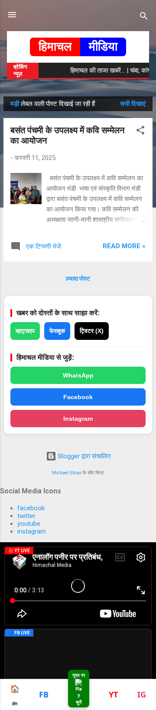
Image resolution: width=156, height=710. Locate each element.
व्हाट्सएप (25, 330)
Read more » (124, 246)
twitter (26, 516)
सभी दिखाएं (133, 104)
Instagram (78, 418)
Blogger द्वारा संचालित (83, 456)
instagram (31, 531)
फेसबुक (57, 330)
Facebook (78, 396)
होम (15, 695)
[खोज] (144, 17)
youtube (28, 524)
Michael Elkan (66, 473)
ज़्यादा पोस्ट (78, 278)
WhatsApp (78, 375)
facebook (31, 508)
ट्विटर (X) (92, 330)
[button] (140, 131)
